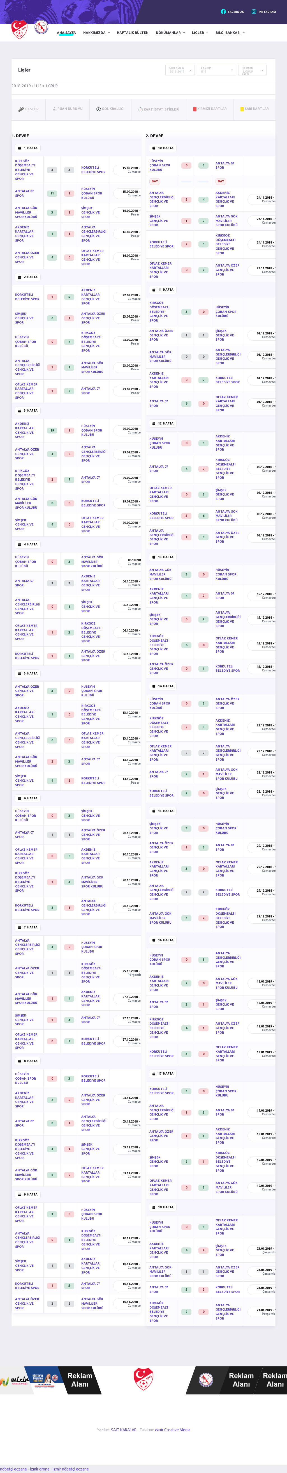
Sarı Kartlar (256, 109)
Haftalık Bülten (133, 33)
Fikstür (31, 109)
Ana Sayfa (66, 33)
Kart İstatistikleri (161, 109)
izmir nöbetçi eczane (71, 1469)
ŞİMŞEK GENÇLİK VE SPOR (90, 212)
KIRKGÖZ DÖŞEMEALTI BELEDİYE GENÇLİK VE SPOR (25, 169)
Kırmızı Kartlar (211, 109)
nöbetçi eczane (13, 1469)
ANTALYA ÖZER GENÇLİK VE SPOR (27, 257)
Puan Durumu (70, 109)
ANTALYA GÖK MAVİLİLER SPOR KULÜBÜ (26, 212)
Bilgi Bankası (228, 33)
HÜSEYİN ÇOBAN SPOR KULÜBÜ (91, 193)
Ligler (198, 33)
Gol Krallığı (112, 109)
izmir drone (40, 1469)
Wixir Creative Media (172, 1430)
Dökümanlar (168, 33)
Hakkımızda (94, 33)
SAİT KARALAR (123, 1430)
